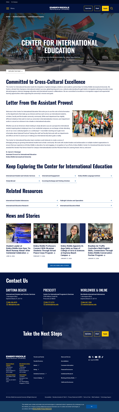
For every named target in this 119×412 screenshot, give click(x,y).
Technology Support (106, 397)
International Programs (36, 16)
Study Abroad (10, 181)
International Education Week (70, 205)
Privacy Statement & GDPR (75, 397)
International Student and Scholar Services (20, 176)
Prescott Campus (11, 374)
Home (8, 16)
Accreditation (64, 361)
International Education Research (17, 205)
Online (7, 2)
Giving (35, 369)
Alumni (35, 365)
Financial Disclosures (67, 369)
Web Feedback (95, 397)
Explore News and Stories (59, 265)
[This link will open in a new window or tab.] (90, 357)
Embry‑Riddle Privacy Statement (42, 409)
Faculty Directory (38, 361)
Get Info (88, 8)
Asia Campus (22, 374)
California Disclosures (67, 382)
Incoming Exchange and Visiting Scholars (56, 181)
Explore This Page (14, 71)
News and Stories (66, 357)
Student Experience (19, 16)
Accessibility (48, 397)
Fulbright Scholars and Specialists (71, 200)
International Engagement (51, 176)
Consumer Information (67, 365)
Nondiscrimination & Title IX (60, 397)
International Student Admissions (17, 200)
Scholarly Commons (39, 373)
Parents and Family (39, 357)
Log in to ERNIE (94, 360)
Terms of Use (86, 397)
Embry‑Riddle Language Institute (89, 176)
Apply (105, 334)
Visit (97, 8)
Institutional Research (67, 373)
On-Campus (14, 2)
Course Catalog (38, 378)
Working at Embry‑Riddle (67, 378)
